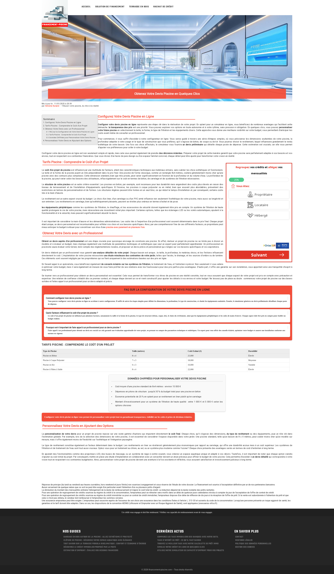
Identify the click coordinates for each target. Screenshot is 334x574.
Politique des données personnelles (253, 543)
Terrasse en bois (139, 6)
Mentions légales (244, 540)
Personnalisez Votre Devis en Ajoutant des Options (68, 141)
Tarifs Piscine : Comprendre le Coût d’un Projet (66, 126)
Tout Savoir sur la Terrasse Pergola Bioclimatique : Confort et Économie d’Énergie (105, 543)
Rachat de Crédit (163, 6)
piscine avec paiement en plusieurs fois (125, 227)
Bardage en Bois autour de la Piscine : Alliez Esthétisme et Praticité (98, 537)
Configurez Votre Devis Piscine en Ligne (63, 122)
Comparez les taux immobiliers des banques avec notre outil (187, 537)
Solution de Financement (109, 6)
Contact (239, 537)
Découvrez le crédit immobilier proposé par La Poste (90, 547)
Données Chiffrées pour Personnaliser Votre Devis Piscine (72, 138)
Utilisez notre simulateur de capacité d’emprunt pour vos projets (190, 550)
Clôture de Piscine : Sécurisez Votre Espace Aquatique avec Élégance (98, 540)
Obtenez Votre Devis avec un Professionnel (64, 129)
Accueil (86, 6)
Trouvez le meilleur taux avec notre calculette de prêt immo (187, 543)
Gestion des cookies (245, 547)
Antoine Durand (52, 106)
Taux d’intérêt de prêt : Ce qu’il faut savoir (179, 540)
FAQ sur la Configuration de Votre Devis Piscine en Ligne (71, 132)
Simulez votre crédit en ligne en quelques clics (181, 547)
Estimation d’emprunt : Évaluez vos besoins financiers (91, 550)
